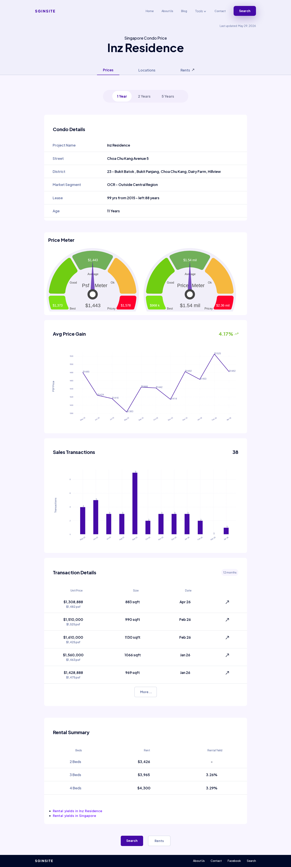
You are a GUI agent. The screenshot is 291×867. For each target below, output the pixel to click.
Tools (199, 11)
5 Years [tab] (168, 96)
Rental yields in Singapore (74, 816)
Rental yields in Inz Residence (77, 811)
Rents (159, 841)
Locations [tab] (146, 70)
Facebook (234, 860)
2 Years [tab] (144, 96)
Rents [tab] (185, 70)
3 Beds (75, 774)
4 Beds (75, 788)
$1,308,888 (73, 603)
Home (150, 11)
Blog (184, 11)
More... (146, 692)
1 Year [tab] (122, 96)
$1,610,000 (73, 639)
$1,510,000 (73, 621)
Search (244, 11)
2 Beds (75, 761)
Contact (220, 11)
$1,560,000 (73, 657)
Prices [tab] (108, 70)
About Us (167, 11)
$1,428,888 (73, 674)
